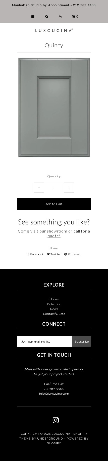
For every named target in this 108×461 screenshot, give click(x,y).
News (54, 309)
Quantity (54, 176)
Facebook (36, 254)
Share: (54, 248)
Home (54, 299)
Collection (54, 304)
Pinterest (74, 254)
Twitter (55, 254)
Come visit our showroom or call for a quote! (54, 233)
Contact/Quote (54, 314)
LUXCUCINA (61, 434)
